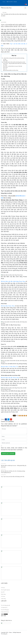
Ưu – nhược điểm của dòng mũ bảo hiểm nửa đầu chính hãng (13, 58)
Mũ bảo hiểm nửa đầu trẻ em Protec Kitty (10, 70)
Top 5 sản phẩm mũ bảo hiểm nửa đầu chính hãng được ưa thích (13, 62)
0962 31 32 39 (9, 1)
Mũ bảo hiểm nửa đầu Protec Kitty (10, 377)
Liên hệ (15, 1)
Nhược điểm (5, 60)
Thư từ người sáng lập (5, 589)
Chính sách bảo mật (5, 611)
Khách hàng (3, 594)
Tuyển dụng (3, 598)
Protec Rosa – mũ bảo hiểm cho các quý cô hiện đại (12, 66)
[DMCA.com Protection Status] (4, 614)
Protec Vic (5, 68)
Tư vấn (4, 12)
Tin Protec (3, 596)
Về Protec (3, 587)
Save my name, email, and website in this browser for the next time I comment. (14, 448)
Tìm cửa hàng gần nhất (5, 605)
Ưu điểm (4, 59)
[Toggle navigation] (25, 8)
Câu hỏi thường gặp (5, 609)
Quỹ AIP (2, 592)
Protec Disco (5, 67)
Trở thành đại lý (4, 607)
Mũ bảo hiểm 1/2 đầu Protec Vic (9, 366)
